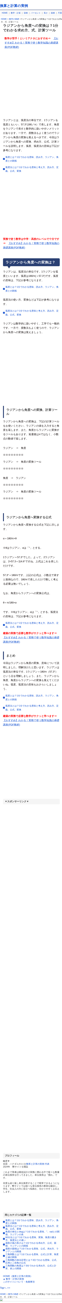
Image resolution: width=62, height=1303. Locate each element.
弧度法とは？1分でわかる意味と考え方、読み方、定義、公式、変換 (32, 169)
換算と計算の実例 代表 (37, 1164)
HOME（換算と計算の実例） (18, 1276)
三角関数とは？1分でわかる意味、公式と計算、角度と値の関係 (32, 1255)
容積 (26, 13)
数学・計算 (16, 13)
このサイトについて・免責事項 (19, 1281)
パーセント (36, 13)
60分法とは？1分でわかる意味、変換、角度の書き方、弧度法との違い (30, 1238)
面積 (53, 13)
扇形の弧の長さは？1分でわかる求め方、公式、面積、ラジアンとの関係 (30, 1244)
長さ (46, 13)
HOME (5, 13)
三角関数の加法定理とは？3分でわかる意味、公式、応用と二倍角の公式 (32, 1261)
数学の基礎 (14, 19)
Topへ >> (5, 1287)
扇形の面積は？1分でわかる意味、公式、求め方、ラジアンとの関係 (32, 1250)
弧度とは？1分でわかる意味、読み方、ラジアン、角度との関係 (32, 159)
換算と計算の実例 (14, 6)
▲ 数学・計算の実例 (13, 1279)
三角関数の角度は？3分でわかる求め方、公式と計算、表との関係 (30, 1267)
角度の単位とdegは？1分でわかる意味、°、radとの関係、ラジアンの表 (32, 1233)
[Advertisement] (31, 85)
